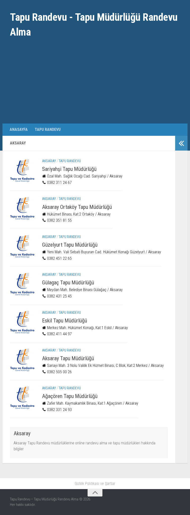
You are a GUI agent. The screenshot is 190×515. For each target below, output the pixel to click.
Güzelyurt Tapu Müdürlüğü (69, 245)
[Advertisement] (95, 86)
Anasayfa (19, 129)
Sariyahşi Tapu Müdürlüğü (69, 169)
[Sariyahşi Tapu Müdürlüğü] (22, 170)
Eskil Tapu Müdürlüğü (64, 320)
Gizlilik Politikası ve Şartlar (95, 483)
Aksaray (49, 161)
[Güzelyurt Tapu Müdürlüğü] (22, 246)
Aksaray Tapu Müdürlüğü (68, 358)
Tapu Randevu (48, 129)
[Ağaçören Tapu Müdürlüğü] (22, 397)
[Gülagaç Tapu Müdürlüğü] (22, 284)
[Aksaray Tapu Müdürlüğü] (22, 359)
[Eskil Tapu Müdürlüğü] (22, 322)
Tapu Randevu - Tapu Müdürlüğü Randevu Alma (94, 24)
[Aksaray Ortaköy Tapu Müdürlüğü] (22, 208)
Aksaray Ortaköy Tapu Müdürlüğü (77, 207)
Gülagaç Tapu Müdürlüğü (68, 282)
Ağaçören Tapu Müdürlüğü (69, 396)
